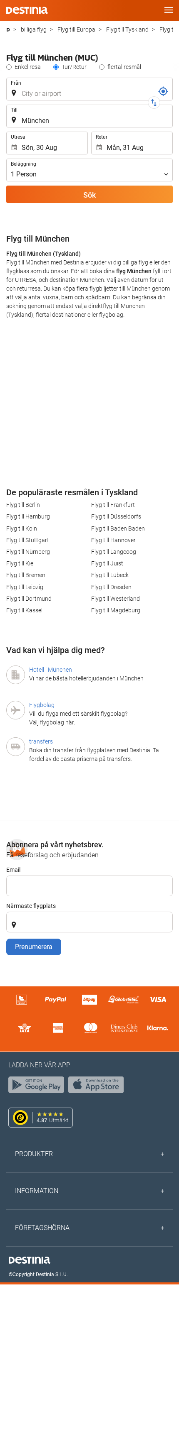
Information (36, 1191)
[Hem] (8, 29)
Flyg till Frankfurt (113, 504)
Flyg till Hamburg (28, 516)
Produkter (34, 1154)
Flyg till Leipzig (24, 587)
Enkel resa (28, 67)
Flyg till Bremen (25, 575)
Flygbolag (42, 705)
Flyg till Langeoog (113, 551)
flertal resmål (124, 67)
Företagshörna (42, 1228)
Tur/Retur (74, 67)
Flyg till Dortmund (29, 598)
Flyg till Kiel (20, 563)
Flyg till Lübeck (110, 575)
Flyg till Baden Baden (118, 528)
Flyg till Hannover (113, 540)
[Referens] (163, 91)
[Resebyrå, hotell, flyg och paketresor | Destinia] (27, 10)
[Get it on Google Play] (38, 1086)
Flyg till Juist (107, 563)
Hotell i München (50, 669)
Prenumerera (33, 947)
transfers (41, 741)
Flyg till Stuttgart (27, 540)
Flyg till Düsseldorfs (116, 516)
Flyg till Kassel (24, 610)
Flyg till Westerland (115, 598)
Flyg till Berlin (23, 504)
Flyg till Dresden (111, 587)
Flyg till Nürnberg (28, 551)
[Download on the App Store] (98, 1086)
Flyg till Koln (21, 528)
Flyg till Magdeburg (115, 610)
